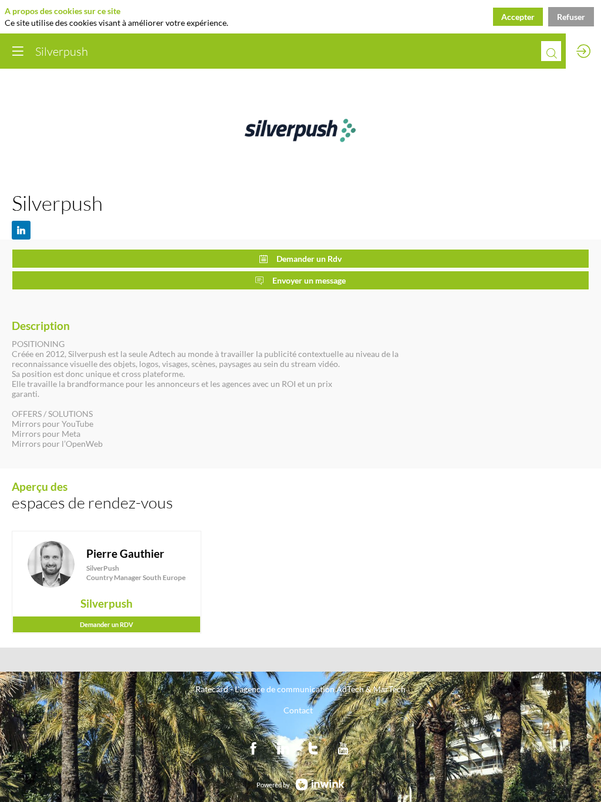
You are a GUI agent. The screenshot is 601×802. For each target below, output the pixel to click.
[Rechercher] (551, 51)
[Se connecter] (583, 51)
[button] (17, 51)
